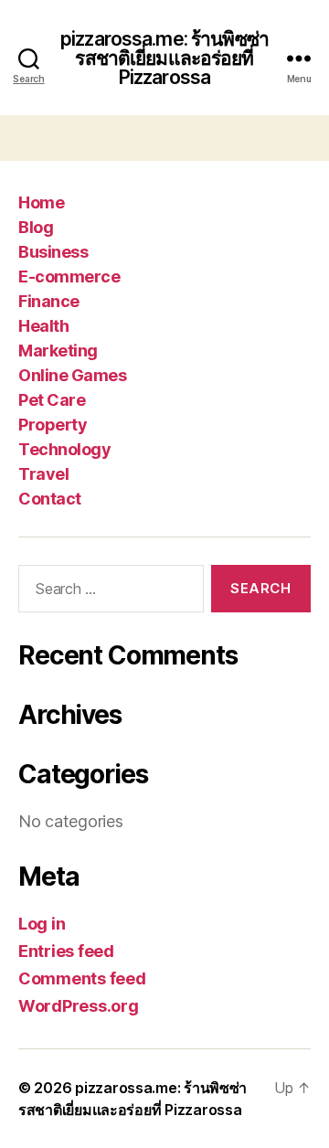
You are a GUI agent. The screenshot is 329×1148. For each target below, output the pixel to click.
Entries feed (66, 951)
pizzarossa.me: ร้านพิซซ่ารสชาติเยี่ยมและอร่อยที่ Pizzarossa (164, 58)
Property (52, 424)
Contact (49, 498)
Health (43, 325)
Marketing (58, 350)
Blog (35, 227)
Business (53, 251)
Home (41, 202)
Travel (43, 474)
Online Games (72, 375)
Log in (41, 923)
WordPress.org (78, 1005)
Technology (64, 449)
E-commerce (69, 276)
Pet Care (51, 399)
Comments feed (82, 978)
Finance (49, 301)
